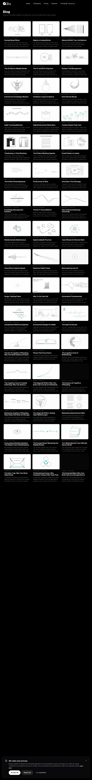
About (28, 3)
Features (54, 3)
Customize (42, 772)
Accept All (14, 772)
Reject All (27, 772)
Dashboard (71, 3)
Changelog (37, 3)
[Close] (86, 760)
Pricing (46, 3)
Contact (63, 3)
